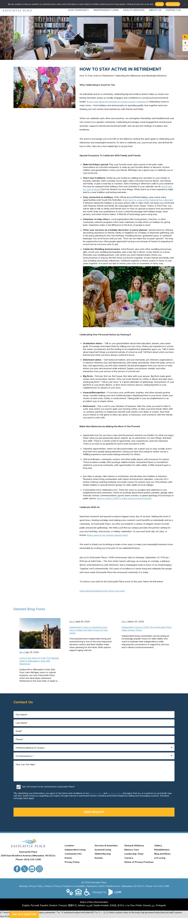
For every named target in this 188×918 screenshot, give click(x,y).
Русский (35, 905)
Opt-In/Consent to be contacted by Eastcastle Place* (48, 786)
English (26, 905)
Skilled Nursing (103, 853)
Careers (128, 857)
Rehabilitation (162, 849)
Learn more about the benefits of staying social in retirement (117, 101)
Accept (159, 4)
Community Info (73, 853)
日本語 (113, 905)
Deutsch (53, 905)
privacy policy (96, 793)
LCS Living (159, 857)
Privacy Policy (72, 862)
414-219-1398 (161, 886)
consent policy (115, 793)
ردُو (153, 905)
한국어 (120, 905)
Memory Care (131, 849)
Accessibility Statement (85, 886)
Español (44, 905)
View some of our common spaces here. (107, 535)
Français (62, 905)
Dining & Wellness (134, 845)
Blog (31, 609)
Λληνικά (147, 905)
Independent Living (106, 10)
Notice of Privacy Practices (139, 862)
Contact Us (173, 10)
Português (161, 905)
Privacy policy (173, 4)
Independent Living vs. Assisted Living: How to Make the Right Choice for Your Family (88, 630)
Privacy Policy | (37, 886)
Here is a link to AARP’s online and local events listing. (124, 498)
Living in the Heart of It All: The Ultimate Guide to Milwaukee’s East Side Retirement (39, 661)
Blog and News (162, 853)
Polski (139, 905)
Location (69, 845)
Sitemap (23, 886)
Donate (99, 857)
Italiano (81, 905)
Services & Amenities (106, 845)
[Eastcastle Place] (28, 843)
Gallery (158, 845)
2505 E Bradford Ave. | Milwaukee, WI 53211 (121, 886)
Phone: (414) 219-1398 (28, 859)
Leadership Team (133, 853)
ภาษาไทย (129, 905)
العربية (89, 905)
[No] (184, 4)
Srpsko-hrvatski (101, 905)
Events (68, 857)
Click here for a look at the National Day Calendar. (147, 199)
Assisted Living (103, 849)
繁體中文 (72, 905)
